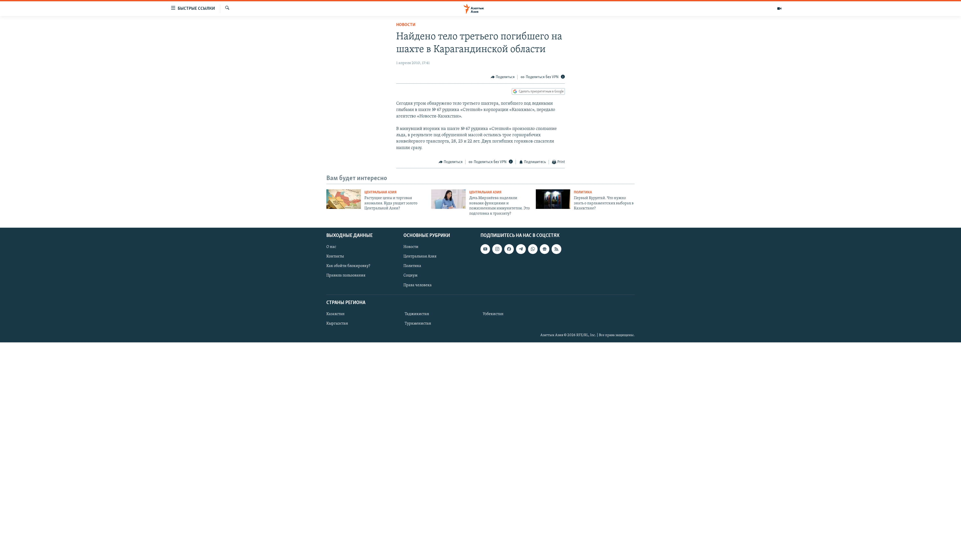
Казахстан (335, 314)
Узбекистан (493, 314)
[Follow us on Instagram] (497, 249)
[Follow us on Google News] (544, 249)
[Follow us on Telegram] (521, 249)
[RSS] (556, 249)
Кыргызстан (337, 324)
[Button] (503, 77)
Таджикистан (417, 314)
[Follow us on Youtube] (485, 249)
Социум (410, 276)
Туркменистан (418, 324)
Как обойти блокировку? (348, 266)
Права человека (417, 285)
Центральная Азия (380, 192)
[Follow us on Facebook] (509, 249)
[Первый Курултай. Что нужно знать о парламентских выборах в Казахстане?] (553, 199)
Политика (583, 192)
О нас (331, 247)
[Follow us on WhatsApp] (533, 249)
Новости (405, 25)
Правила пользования (345, 276)
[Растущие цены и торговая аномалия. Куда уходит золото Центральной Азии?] (343, 199)
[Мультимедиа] (779, 8)
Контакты (335, 256)
